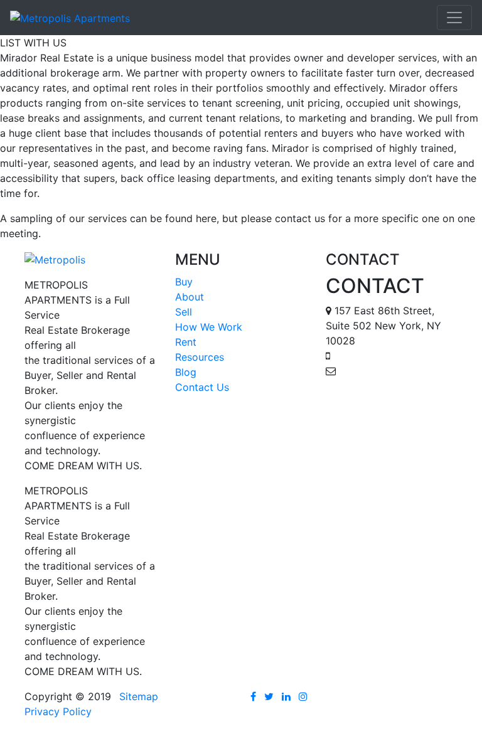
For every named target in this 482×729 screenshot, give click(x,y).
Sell (183, 312)
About (189, 296)
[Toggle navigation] (454, 17)
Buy (184, 281)
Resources (199, 357)
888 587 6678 (367, 355)
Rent (185, 342)
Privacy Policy (58, 711)
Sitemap (138, 696)
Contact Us (202, 387)
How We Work (208, 327)
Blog (185, 372)
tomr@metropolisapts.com (389, 386)
